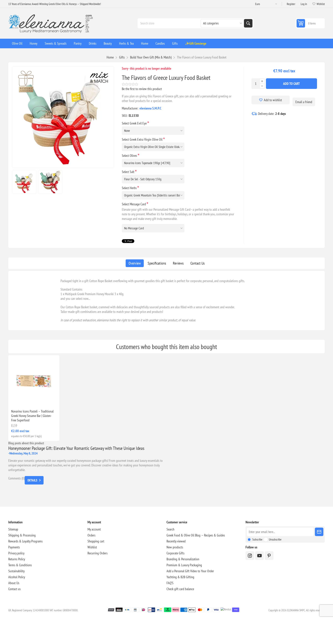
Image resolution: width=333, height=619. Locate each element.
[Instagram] (250, 555)
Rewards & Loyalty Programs (25, 541)
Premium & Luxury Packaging (184, 565)
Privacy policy (16, 553)
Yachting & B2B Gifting (180, 577)
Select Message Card (134, 204)
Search (248, 23)
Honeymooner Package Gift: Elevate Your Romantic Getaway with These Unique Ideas (76, 448)
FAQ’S (169, 583)
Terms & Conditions (20, 565)
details (32, 480)
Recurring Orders (97, 553)
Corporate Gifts (175, 553)
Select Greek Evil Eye (134, 123)
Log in (304, 4)
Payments (14, 547)
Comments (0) (16, 478)
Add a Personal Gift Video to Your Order (190, 571)
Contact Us (197, 263)
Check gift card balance (180, 589)
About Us (13, 583)
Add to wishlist (273, 100)
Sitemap (13, 529)
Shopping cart (95, 541)
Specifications (157, 263)
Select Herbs (129, 188)
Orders (91, 535)
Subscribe (257, 539)
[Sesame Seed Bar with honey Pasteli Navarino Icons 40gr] (33, 380)
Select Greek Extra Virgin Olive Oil (142, 139)
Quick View (25, 400)
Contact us (14, 589)
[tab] (135, 263)
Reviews (178, 263)
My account (94, 529)
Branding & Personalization (182, 559)
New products (174, 547)
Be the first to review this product (142, 89)
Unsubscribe (275, 539)
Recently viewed (176, 541)
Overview (135, 263)
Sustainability (16, 571)
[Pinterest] (269, 555)
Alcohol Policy (16, 577)
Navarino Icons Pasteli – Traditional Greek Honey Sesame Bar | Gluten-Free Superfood (32, 415)
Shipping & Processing (22, 535)
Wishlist (92, 547)
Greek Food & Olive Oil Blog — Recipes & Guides (195, 535)
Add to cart (291, 83)
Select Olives (130, 155)
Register (291, 4)
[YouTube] (259, 555)
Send (319, 532)
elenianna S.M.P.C (150, 108)
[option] (24, 182)
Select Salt (128, 172)
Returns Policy (16, 559)
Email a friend (303, 102)
